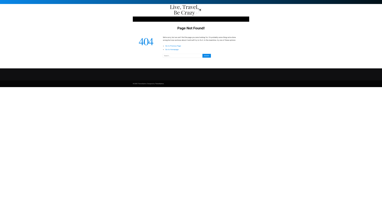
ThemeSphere (159, 83)
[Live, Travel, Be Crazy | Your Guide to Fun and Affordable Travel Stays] (191, 10)
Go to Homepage (172, 49)
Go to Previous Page (173, 46)
